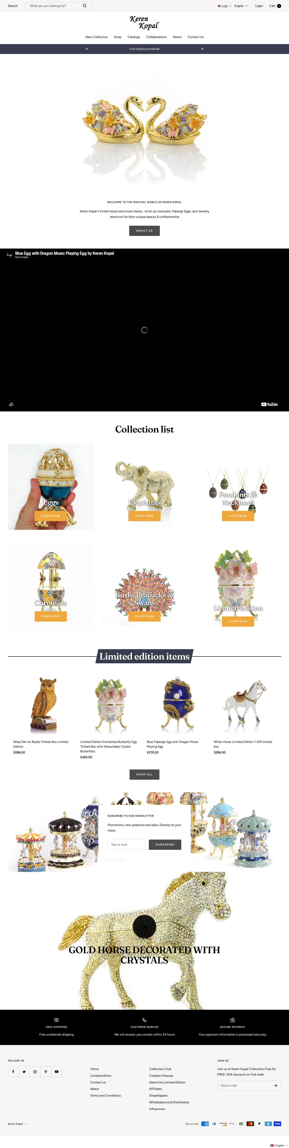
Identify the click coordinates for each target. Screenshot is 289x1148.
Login (259, 6)
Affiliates (155, 1100)
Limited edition (100, 1086)
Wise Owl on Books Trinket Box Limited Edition (40, 755)
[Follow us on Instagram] (34, 1082)
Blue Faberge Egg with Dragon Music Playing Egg (173, 755)
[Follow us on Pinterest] (45, 1082)
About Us (144, 241)
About (177, 37)
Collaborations (156, 37)
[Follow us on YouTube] (56, 1082)
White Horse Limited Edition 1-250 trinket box (243, 755)
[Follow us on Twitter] (24, 1082)
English (239, 6)
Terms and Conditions (105, 1106)
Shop (117, 37)
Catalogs (134, 37)
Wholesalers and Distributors (169, 1113)
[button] (279, 1145)
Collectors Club (160, 1080)
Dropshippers (158, 1106)
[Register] (275, 1096)
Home (94, 1080)
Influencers (157, 1119)
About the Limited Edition (167, 1093)
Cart (274, 6)
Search (13, 6)
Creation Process (161, 1086)
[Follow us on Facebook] (13, 1082)
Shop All (144, 785)
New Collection (97, 37)
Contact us (98, 1093)
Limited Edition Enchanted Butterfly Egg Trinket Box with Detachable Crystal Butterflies (108, 757)
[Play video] (144, 937)
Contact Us (196, 37)
